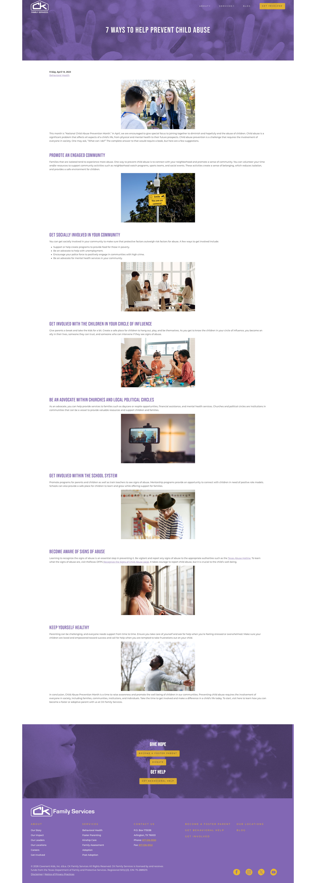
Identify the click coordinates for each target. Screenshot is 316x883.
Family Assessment (93, 845)
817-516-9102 (146, 845)
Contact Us (144, 824)
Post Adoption (90, 855)
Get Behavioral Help (158, 781)
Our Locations (38, 845)
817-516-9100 (149, 840)
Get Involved (272, 6)
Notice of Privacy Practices (59, 874)
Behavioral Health (59, 75)
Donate (158, 762)
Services (226, 6)
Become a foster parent (208, 824)
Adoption (87, 850)
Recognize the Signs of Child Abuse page (126, 562)
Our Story (36, 830)
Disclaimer (37, 874)
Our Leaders (38, 840)
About (204, 6)
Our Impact (37, 835)
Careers (35, 850)
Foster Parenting (91, 835)
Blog (247, 6)
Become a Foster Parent (158, 753)
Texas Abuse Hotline (239, 558)
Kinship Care (89, 840)
